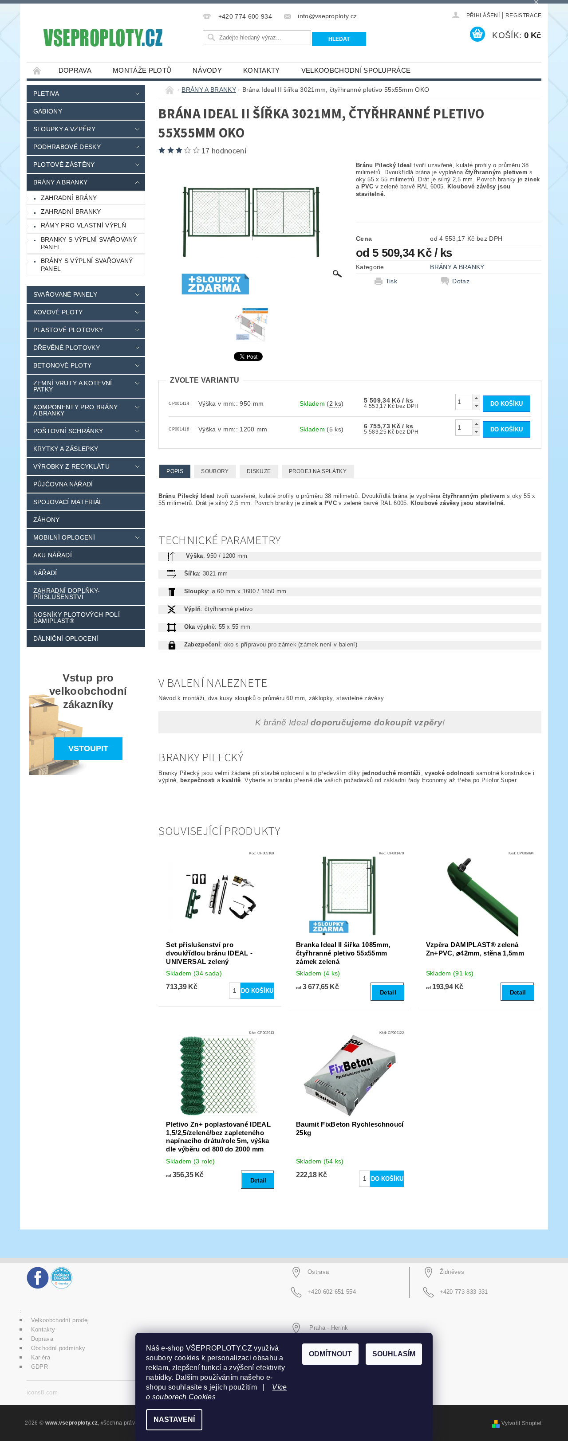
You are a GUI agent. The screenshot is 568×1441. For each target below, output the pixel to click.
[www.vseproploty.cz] (102, 38)
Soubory (215, 471)
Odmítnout (330, 1354)
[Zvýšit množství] (476, 398)
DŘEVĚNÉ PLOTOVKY (66, 347)
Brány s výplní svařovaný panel (87, 264)
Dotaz (460, 281)
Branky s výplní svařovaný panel (89, 243)
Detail (388, 992)
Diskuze (259, 471)
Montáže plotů (142, 70)
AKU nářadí (52, 555)
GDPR (39, 1366)
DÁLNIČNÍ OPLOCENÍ (65, 638)
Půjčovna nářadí (63, 484)
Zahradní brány (69, 197)
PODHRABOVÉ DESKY (67, 146)
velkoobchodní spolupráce (356, 70)
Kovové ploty (58, 312)
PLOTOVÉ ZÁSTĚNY (64, 164)
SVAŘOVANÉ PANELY (65, 294)
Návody (207, 70)
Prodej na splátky (318, 471)
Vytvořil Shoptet (521, 1423)
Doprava (75, 70)
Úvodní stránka (37, 70)
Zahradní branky (71, 211)
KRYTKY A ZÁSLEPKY (65, 448)
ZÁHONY (46, 519)
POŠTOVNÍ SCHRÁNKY (68, 431)
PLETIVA (46, 93)
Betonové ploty (62, 365)
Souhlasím (393, 1354)
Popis (174, 471)
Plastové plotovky (68, 329)
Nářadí (45, 572)
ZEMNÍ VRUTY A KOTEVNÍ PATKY (72, 386)
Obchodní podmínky (58, 1348)
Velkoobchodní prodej (60, 1320)
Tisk (391, 281)
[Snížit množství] (476, 406)
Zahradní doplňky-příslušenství (66, 593)
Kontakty (261, 70)
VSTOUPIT (88, 748)
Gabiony (47, 111)
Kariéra (40, 1357)
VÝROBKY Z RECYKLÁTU (71, 466)
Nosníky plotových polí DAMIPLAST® (76, 617)
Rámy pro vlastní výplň (83, 225)
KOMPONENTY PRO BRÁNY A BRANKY (75, 410)
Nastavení (174, 1419)
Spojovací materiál (68, 501)
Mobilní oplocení (64, 537)
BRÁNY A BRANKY (60, 182)
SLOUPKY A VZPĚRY (64, 129)
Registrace (523, 15)
